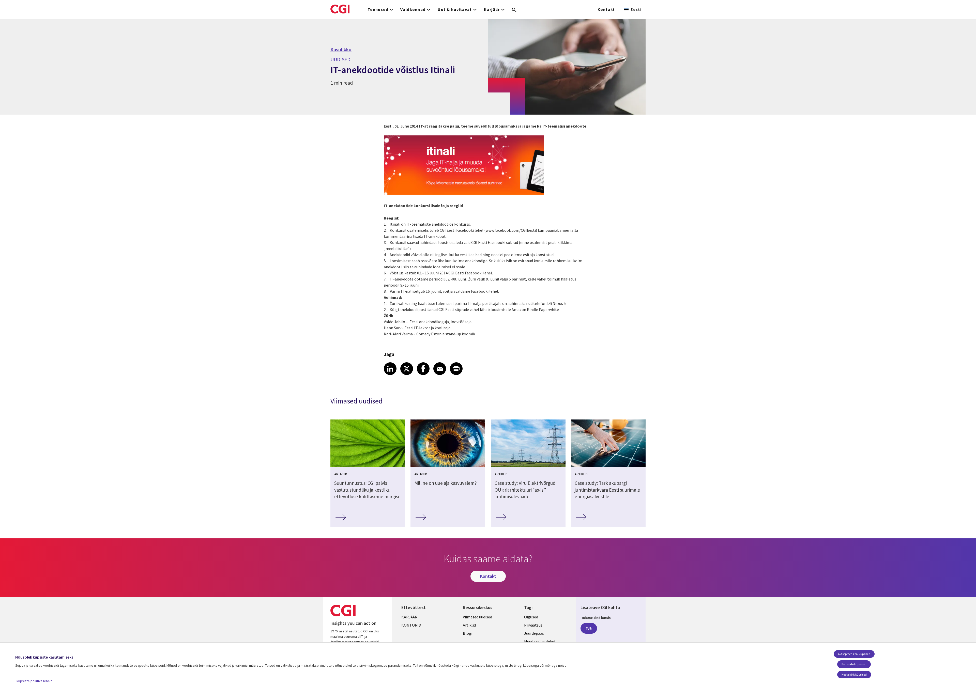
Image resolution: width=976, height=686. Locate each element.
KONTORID (411, 625)
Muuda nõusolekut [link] (540, 641)
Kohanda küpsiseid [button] (854, 664)
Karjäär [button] (492, 9)
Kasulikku (341, 49)
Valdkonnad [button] (412, 9)
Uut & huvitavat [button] (455, 9)
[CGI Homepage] (339, 9)
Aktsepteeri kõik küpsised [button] (854, 654)
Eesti (636, 9)
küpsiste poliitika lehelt (34, 681)
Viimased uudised (477, 616)
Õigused (531, 616)
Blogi (467, 633)
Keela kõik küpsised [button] (854, 674)
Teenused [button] (378, 9)
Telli (589, 628)
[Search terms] (514, 10)
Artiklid (469, 625)
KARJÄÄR (409, 616)
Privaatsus (533, 625)
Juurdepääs (534, 633)
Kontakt (606, 9)
